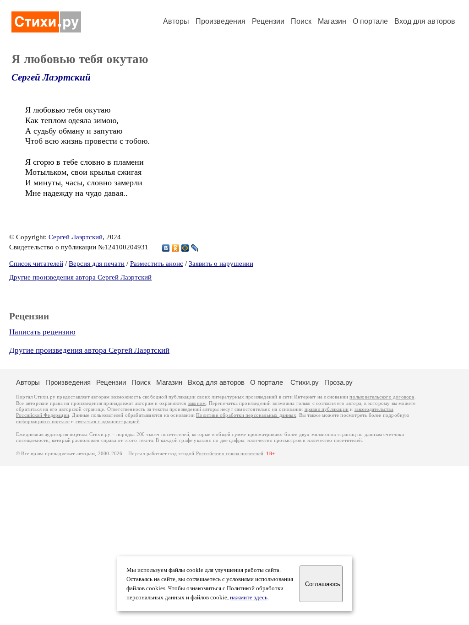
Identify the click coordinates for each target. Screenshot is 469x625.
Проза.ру (338, 382)
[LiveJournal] (195, 248)
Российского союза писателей (229, 453)
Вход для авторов (424, 21)
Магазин (332, 21)
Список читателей (36, 263)
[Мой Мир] (185, 248)
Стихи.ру (304, 382)
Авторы (176, 21)
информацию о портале (43, 421)
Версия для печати (97, 263)
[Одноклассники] (175, 248)
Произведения (220, 21)
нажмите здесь (248, 597)
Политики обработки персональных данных (246, 415)
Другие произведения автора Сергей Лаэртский (80, 277)
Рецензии (268, 21)
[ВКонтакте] (166, 248)
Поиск (301, 21)
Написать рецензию (42, 332)
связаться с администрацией (108, 421)
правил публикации (327, 409)
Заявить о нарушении (221, 263)
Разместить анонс (156, 263)
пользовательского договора (381, 396)
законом (197, 403)
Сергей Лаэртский (51, 77)
